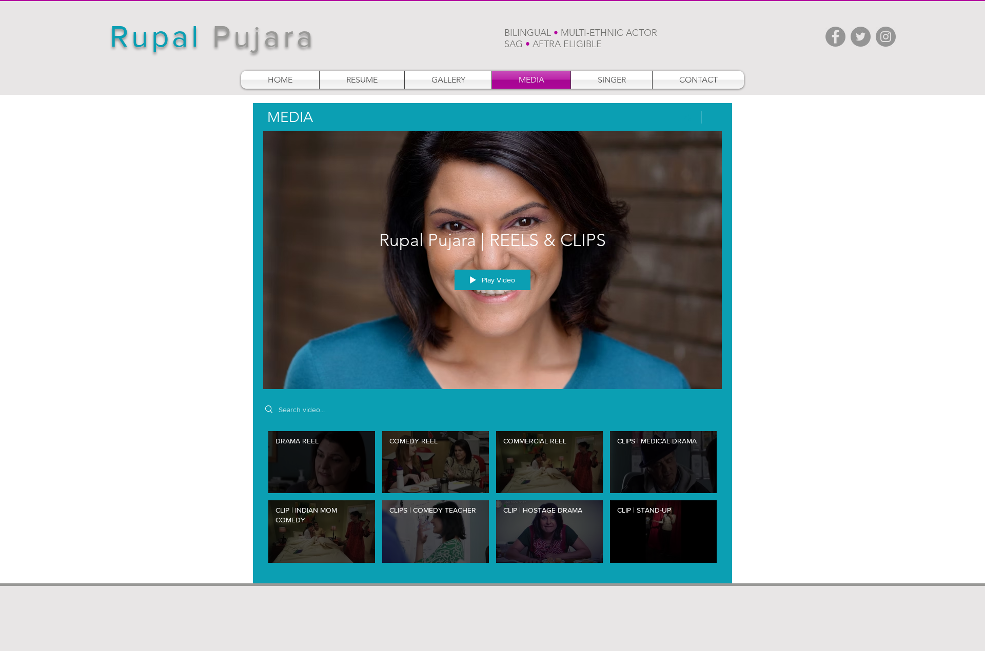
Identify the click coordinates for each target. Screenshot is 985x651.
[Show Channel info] (712, 117)
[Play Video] (322, 462)
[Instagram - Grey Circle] (886, 37)
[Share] (688, 117)
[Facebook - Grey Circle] (835, 37)
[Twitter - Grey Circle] (861, 37)
